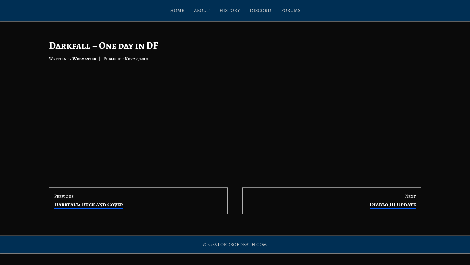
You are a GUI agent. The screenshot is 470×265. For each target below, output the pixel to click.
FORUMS (290, 10)
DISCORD (260, 10)
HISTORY (229, 10)
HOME (177, 10)
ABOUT (202, 10)
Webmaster (84, 59)
